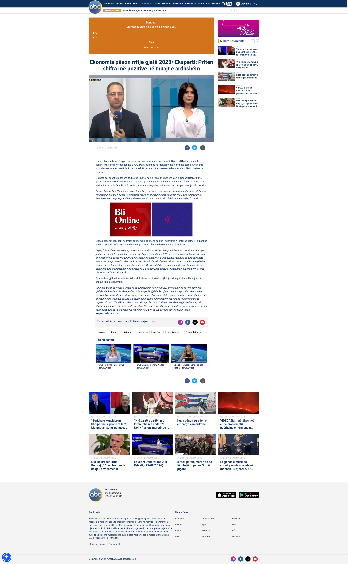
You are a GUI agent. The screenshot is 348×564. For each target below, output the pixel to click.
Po (96, 33)
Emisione (177, 3)
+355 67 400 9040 (113, 496)
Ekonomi (166, 3)
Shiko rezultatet (151, 47)
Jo (96, 37)
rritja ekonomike (173, 332)
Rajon (128, 3)
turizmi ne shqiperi (193, 332)
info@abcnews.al (113, 493)
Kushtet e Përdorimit (109, 544)
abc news (157, 332)
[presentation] (253, 41)
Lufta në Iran (146, 3)
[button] (7, 557)
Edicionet (189, 3)
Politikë (119, 3)
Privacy (93, 544)
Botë (135, 3)
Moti (200, 3)
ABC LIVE (246, 4)
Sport (157, 3)
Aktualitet (109, 3)
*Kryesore (101, 332)
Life (208, 3)
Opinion (216, 3)
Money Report (142, 332)
